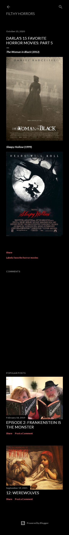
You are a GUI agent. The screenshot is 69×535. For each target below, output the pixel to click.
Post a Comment (24, 433)
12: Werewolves (22, 492)
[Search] (60, 6)
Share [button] (9, 252)
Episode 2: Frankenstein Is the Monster (33, 424)
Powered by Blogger (37, 523)
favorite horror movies (26, 257)
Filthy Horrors (20, 13)
